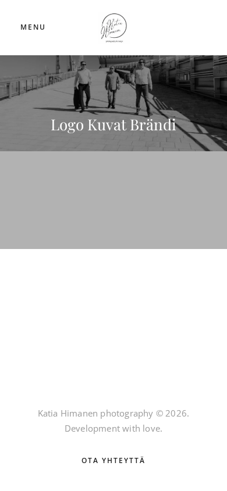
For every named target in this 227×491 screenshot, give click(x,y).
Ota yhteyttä (113, 460)
